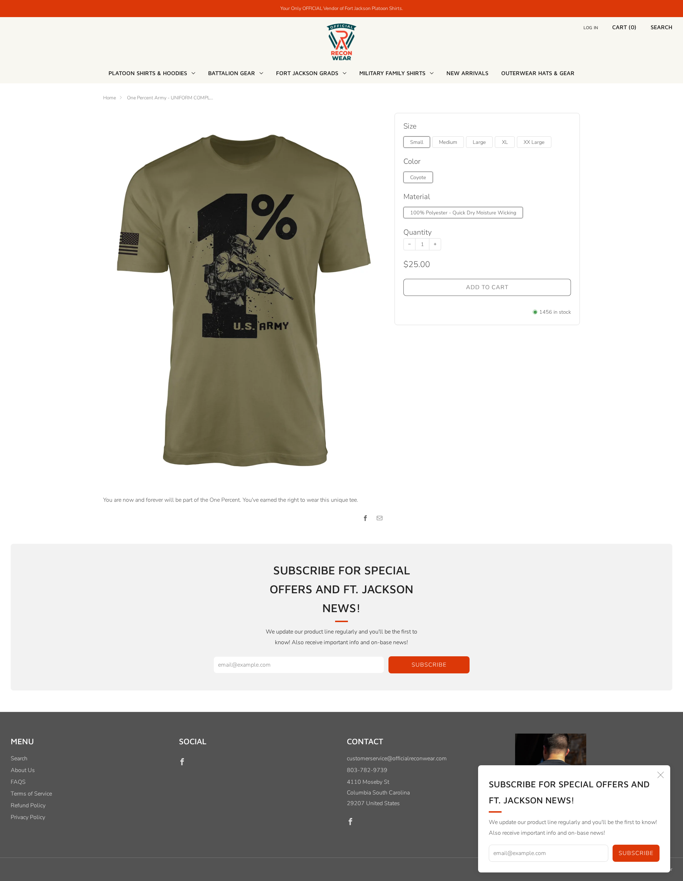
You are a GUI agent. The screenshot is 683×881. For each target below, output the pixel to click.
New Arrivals (467, 73)
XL (505, 142)
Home (109, 97)
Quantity (417, 232)
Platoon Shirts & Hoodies (147, 73)
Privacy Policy (28, 817)
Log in (590, 27)
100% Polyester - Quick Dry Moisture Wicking (463, 212)
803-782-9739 (367, 770)
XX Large (534, 142)
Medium (448, 142)
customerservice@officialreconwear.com (397, 758)
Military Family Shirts (392, 73)
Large (479, 142)
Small (416, 142)
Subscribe (636, 853)
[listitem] (341, 8)
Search (661, 27)
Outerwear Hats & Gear (538, 73)
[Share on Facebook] (365, 518)
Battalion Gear (231, 73)
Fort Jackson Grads (307, 73)
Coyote (418, 177)
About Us (23, 770)
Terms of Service (31, 794)
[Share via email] (379, 518)
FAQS (18, 782)
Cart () (624, 27)
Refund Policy (28, 805)
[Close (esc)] (660, 774)
